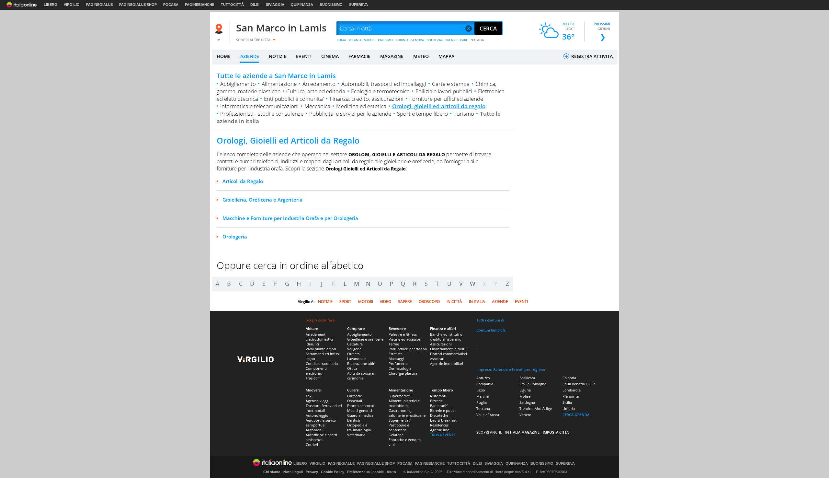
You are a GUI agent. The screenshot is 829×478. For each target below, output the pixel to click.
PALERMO (385, 40)
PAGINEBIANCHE (199, 4)
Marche (482, 396)
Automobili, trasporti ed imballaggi (383, 83)
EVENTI (304, 56)
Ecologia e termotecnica (380, 91)
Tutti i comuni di (490, 320)
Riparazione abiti (361, 363)
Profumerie (398, 363)
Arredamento (318, 83)
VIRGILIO (72, 4)
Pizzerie (436, 400)
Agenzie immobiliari (446, 363)
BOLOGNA (434, 40)
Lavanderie (356, 358)
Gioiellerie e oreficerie (365, 339)
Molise (524, 396)
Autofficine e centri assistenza (321, 437)
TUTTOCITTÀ (232, 4)
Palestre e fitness (403, 334)
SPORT (345, 301)
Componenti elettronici (316, 371)
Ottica (352, 368)
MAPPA (446, 56)
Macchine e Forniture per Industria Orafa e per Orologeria (290, 218)
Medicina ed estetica (361, 106)
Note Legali (293, 472)
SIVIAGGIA (275, 4)
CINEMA (330, 56)
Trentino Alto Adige (535, 408)
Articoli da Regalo (242, 181)
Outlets (353, 353)
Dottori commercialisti (448, 353)
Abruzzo (483, 377)
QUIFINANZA (302, 4)
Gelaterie (396, 434)
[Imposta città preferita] (220, 29)
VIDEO (385, 301)
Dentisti (353, 420)
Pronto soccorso (360, 405)
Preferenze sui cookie (365, 472)
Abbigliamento (238, 83)
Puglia (481, 402)
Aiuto (391, 472)
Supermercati (400, 395)
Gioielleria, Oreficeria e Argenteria (262, 199)
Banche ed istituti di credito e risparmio (446, 337)
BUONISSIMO (331, 4)
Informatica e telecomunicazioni (259, 106)
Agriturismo (439, 429)
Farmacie (354, 395)
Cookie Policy (332, 472)
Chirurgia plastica (403, 373)
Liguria (525, 390)
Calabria (569, 377)
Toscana (483, 408)
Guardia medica (360, 415)
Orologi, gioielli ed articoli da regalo (438, 106)
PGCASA (170, 4)
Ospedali (354, 400)
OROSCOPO (429, 301)
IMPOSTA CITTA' (556, 432)
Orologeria (234, 236)
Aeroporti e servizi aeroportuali (321, 422)
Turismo (464, 113)
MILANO (354, 40)
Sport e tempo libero (422, 113)
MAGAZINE (391, 56)
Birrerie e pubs (442, 410)
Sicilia (567, 402)
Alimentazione (279, 83)
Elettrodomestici (319, 339)
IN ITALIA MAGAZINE (522, 432)
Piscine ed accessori (405, 339)
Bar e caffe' (439, 405)
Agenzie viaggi (317, 400)
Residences (439, 425)
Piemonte (570, 396)
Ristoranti (438, 395)
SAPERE (405, 301)
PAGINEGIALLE (99, 4)
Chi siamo (271, 472)
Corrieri (312, 444)
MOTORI (365, 301)
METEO (421, 56)
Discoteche (439, 415)
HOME (224, 56)
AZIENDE (249, 56)
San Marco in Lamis (281, 27)
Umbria (568, 408)
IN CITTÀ (454, 301)
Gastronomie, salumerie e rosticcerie (407, 413)
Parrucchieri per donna (408, 348)
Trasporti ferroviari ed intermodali (324, 408)
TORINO (401, 40)
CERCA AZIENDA (575, 414)
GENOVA (417, 40)
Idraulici (312, 344)
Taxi (309, 395)
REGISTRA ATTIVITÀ (591, 56)
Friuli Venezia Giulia (579, 383)
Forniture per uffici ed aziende (446, 98)
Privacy (312, 472)
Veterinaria (356, 434)
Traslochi (313, 378)
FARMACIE (359, 56)
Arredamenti (316, 334)
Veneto (525, 414)
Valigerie (354, 348)
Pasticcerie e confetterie (399, 427)
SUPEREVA (358, 4)
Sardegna (527, 402)
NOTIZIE (277, 56)
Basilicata (527, 377)
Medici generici (359, 410)
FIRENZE (451, 40)
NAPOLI (369, 40)
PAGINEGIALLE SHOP (138, 4)
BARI (463, 40)
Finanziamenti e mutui (449, 348)
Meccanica (317, 106)
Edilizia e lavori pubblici (443, 91)
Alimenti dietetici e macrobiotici (404, 403)
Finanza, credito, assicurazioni (366, 98)
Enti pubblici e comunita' (294, 98)
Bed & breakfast (443, 420)
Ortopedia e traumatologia (359, 427)
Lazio (480, 390)
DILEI (254, 4)
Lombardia (571, 390)
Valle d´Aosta (487, 414)
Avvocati (437, 358)
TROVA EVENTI (442, 434)
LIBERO (50, 4)
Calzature (355, 344)
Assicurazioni (441, 344)
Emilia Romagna (532, 383)
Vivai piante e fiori (321, 348)
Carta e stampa (451, 83)
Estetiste (396, 353)
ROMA (341, 40)
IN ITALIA (477, 40)
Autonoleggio (317, 415)
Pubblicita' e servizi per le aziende (350, 113)
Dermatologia (400, 368)
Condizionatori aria (322, 363)
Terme (394, 344)
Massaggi (396, 358)
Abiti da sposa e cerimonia (360, 375)
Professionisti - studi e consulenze (261, 113)
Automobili (315, 429)
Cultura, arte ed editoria (315, 91)
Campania (484, 383)
